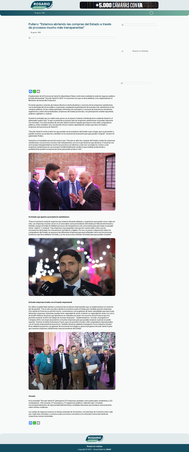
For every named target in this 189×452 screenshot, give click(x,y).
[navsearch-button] (151, 13)
